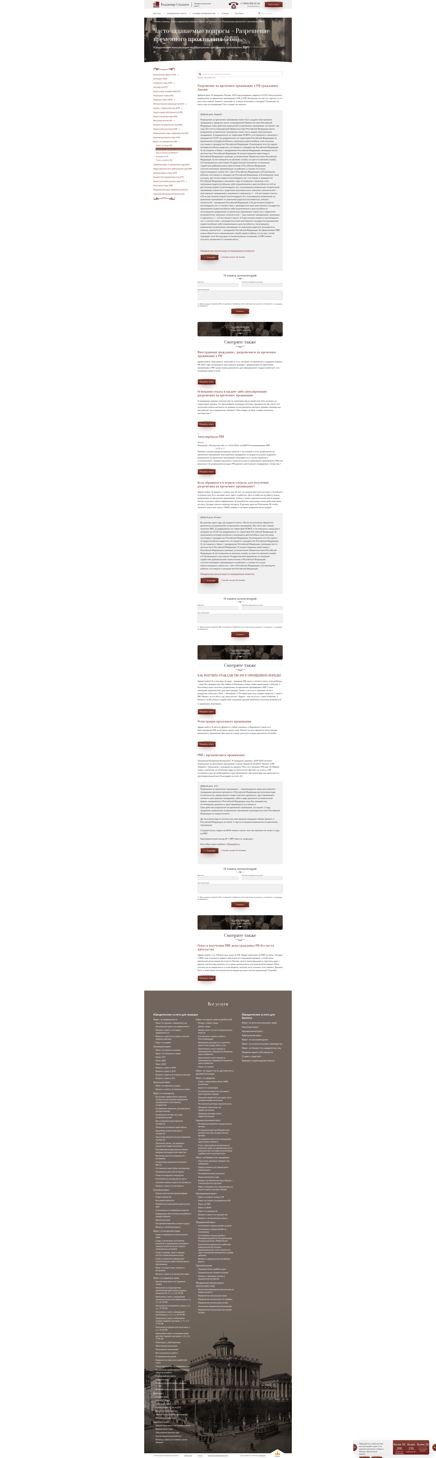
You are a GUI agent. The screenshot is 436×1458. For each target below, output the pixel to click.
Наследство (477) (160, 87)
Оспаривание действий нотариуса (170, 1172)
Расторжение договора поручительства (214, 1104)
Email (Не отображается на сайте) (252, 282)
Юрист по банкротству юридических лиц (261, 1048)
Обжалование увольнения (166, 1346)
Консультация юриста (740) (164, 74)
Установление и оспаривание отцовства (172, 1210)
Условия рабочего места (166, 1376)
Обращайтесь (233, 844)
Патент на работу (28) (164, 160)
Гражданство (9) (162, 156)
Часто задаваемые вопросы (184, 21)
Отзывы (225, 13)
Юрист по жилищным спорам (168, 1053)
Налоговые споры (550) (163, 185)
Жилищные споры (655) (163, 95)
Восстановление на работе (167, 1353)
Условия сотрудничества (204, 13)
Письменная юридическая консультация (215, 1306)
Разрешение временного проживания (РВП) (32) (173, 149)
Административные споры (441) (166, 137)
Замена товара (204, 1026)
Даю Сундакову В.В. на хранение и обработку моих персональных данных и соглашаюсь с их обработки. (240, 305)
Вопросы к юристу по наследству (170, 1186)
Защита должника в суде (208, 1177)
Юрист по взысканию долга (255, 1039)
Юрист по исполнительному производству (262, 1043)
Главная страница (161, 21)
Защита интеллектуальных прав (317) (169, 181)
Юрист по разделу (163, 1042)
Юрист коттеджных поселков (168, 1050)
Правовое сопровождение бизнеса (258, 1060)
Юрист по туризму (206, 1067)
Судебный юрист (161, 1422)
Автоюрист (158, 1393)
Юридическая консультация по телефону (215, 1299)
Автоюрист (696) (160, 79)
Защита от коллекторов (208, 1088)
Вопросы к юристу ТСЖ (166, 1071)
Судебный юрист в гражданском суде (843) (171, 164)
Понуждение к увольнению (167, 1349)
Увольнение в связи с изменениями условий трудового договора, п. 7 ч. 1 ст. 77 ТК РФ (173, 1321)
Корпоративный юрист (252, 1031)
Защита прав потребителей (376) (167, 91)
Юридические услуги (176, 13)
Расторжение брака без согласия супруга (173, 1223)
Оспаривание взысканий (166, 1356)
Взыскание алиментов (165, 1200)
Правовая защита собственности (257, 1052)
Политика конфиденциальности (218, 1455)
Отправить (240, 311)
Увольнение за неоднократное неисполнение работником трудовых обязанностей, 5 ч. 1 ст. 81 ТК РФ (171, 1290)
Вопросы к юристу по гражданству (213, 1214)
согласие (207, 304)
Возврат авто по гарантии (166, 1411)
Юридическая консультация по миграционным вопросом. (227, 250)
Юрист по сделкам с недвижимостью (171, 1023)
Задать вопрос (273, 4)
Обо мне (157, 13)
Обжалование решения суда (167, 1432)
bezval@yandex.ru (253, 6)
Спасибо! (211, 257)
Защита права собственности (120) (167, 112)
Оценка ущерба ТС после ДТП (168, 1407)
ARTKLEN (262, 1455)
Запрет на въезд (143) (164, 145)
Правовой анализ (204, 1265)
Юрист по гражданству (210, 21)
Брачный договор (163, 1220)
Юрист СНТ (160, 1057)
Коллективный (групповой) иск (168, 1436)
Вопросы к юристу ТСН (165, 1078)
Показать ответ (206, 381)
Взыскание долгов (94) (162, 120)
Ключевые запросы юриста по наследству (173, 1182)
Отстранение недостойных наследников (173, 1168)
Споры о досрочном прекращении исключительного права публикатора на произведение (172, 1261)
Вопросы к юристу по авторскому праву (172, 1274)
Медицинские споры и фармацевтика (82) (170, 133)
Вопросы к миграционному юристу (213, 1218)
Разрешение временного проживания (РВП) (243, 21)
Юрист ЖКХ (161, 1064)
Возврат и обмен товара (208, 1023)
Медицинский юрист (206, 1222)
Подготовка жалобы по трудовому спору (173, 1366)
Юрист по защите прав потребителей (214, 1019)
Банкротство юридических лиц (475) (168, 177)
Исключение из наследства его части (171, 1179)
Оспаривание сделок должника (211, 1173)
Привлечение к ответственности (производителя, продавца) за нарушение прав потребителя (215, 1051)
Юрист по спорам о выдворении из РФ (214, 1200)
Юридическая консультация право (212, 1295)
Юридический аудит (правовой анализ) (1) (170, 189)
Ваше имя (201, 282)
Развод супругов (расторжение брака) (171, 1193)
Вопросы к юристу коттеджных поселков (173, 1074)
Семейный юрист (161, 1189)
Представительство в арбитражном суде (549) (172, 169)
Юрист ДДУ (161, 1060)
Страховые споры (163, 1404)
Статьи (200, 1455)
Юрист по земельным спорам (168, 1085)
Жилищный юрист (162, 1046)
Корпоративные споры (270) (165, 173)
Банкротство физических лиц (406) (167, 125)
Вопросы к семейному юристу (168, 1227)
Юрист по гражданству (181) (165, 141)
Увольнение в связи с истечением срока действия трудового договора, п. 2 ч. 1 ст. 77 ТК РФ (173, 1336)
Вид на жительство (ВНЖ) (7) (167, 153)
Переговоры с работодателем (168, 1342)
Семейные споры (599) (162, 83)
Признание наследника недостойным (171, 1127)
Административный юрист (208, 1120)
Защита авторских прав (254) (165, 116)
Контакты (239, 13)
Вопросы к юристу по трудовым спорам (172, 1389)
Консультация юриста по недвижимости (172, 1026)
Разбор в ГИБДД (163, 1400)
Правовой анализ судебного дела (212, 1269)
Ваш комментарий (203, 289)
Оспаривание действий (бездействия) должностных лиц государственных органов (213, 1132)
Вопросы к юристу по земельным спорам (173, 1089)
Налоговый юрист (250, 1027)
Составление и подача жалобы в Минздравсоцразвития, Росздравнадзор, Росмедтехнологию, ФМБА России (215, 1238)
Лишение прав (162, 1397)
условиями (278, 304)
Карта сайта (188, 1455)
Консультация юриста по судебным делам (173, 1425)
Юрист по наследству (163, 1093)
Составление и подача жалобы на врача (215, 1225)
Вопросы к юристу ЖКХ (166, 1067)
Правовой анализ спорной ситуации (213, 1272)
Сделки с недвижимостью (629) (166, 108)
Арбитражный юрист (252, 1035)
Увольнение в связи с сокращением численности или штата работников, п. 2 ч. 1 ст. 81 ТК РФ (173, 1299)
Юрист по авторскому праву (166, 1231)
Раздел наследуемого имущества (169, 1175)
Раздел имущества (163, 1197)
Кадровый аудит (162, 1379)
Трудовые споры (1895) (162, 99)
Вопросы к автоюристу (165, 1418)
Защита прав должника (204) (165, 129)
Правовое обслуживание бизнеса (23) (168, 194)
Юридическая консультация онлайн (213, 1302)
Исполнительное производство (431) (168, 104)
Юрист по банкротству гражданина (212, 1157)
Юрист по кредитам (205, 1078)
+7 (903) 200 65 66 (250, 3)
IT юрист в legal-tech (251, 1056)
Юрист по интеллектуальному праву (259, 1022)
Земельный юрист (162, 1082)
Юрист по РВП (204, 1204)
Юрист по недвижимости (165, 1019)
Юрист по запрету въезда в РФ (211, 1197)
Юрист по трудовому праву (166, 1278)
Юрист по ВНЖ (204, 1207)
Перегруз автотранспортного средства (172, 1414)
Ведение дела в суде (164, 1429)
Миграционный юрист (206, 1193)
